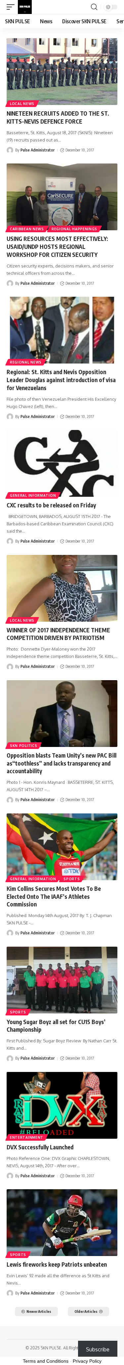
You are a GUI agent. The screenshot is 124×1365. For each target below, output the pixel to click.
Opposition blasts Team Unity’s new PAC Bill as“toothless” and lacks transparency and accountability (61, 763)
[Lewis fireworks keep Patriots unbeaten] (62, 1222)
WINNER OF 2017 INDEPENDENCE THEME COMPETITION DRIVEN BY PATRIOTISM (58, 634)
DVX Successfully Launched (40, 1147)
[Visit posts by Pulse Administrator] (10, 150)
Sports (71, 879)
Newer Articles (38, 1311)
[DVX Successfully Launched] (62, 1105)
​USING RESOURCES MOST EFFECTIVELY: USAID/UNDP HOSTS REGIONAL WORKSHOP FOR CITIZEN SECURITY (57, 246)
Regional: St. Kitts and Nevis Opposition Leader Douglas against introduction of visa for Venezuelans (61, 379)
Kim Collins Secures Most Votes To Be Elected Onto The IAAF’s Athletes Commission (54, 896)
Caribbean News (27, 229)
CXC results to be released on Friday (51, 505)
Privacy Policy (87, 1361)
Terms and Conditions (45, 1361)
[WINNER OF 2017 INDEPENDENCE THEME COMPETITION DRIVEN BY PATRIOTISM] (62, 588)
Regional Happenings (74, 229)
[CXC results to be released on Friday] (62, 463)
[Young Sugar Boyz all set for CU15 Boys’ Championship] (62, 980)
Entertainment (26, 1137)
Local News (22, 104)
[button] (12, 7)
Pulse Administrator (38, 150)
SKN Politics (23, 746)
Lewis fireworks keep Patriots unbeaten (57, 1264)
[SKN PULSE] (25, 7)
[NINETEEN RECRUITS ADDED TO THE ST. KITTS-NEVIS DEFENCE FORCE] (62, 71)
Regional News (26, 362)
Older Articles (86, 1311)
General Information (33, 495)
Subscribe (97, 1349)
